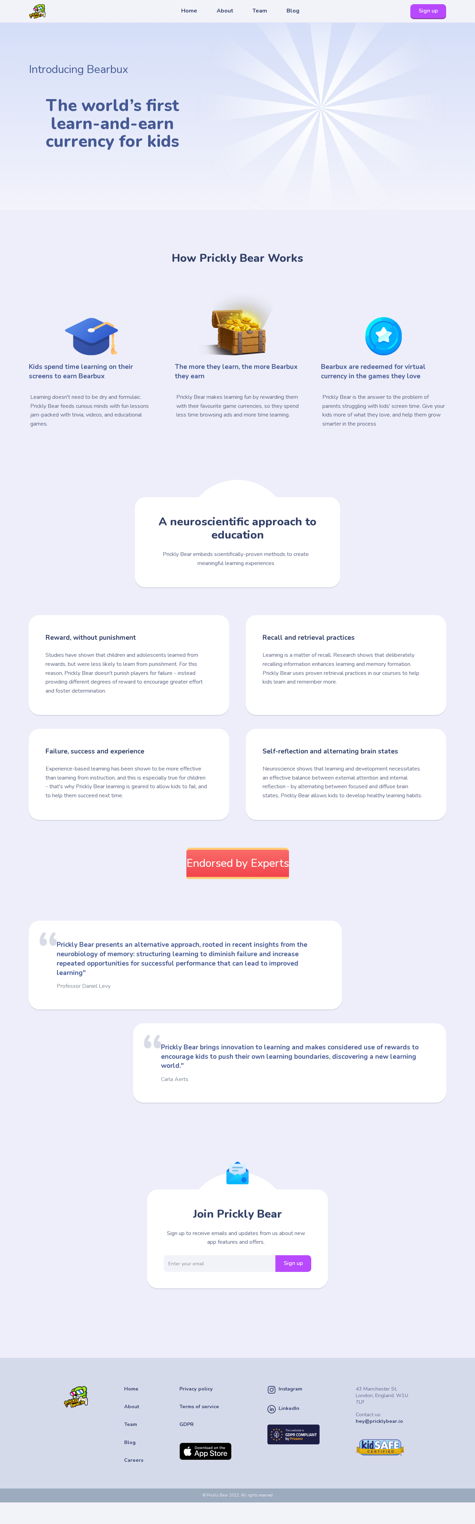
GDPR (186, 1424)
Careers (133, 1460)
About (225, 11)
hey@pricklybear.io (379, 1421)
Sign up (428, 11)
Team (259, 11)
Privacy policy (196, 1389)
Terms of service (199, 1406)
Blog (293, 11)
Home (189, 11)
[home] (49, 11)
